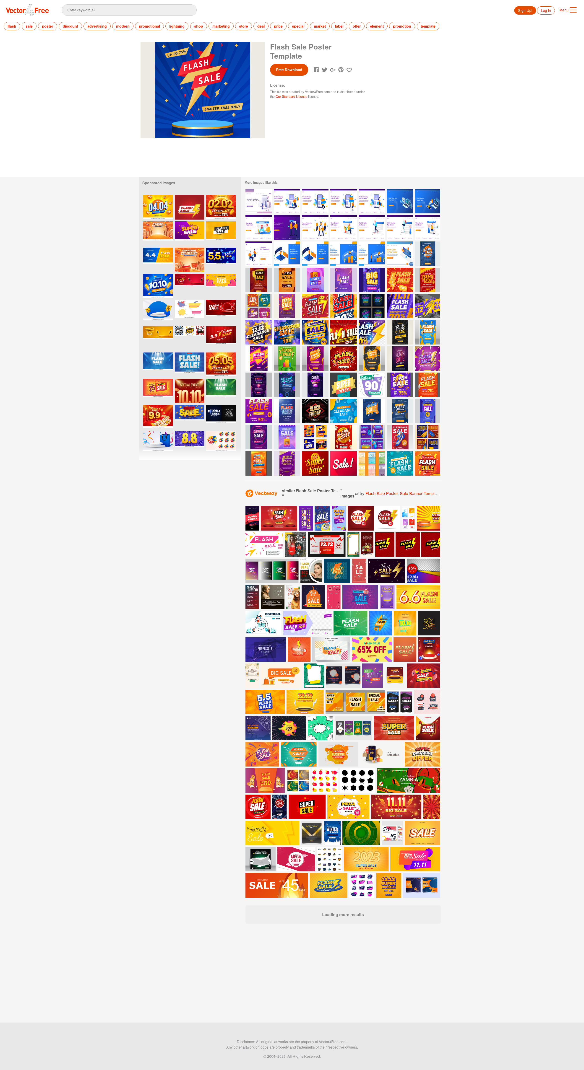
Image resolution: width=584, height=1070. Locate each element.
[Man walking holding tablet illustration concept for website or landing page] (372, 227)
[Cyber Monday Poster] (258, 385)
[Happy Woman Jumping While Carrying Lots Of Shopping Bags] (287, 201)
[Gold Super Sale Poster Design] (315, 463)
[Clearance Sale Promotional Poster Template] (258, 332)
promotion (402, 26)
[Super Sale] (343, 385)
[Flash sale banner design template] (189, 207)
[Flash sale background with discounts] (221, 417)
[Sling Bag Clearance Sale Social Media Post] (427, 437)
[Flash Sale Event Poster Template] (427, 332)
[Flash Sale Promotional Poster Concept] (343, 306)
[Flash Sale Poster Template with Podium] (287, 358)
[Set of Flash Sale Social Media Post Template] (258, 306)
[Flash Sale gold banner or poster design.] (386, 571)
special (298, 26)
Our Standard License (291, 96)
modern (123, 26)
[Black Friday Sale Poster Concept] (315, 411)
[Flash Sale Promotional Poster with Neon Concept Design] (400, 358)
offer (357, 26)
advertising (97, 26)
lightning (177, 26)
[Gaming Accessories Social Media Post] (372, 437)
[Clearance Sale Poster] (427, 411)
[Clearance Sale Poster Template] (372, 280)
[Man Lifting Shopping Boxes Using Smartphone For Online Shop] (315, 201)
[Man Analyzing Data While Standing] (287, 253)
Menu (563, 10)
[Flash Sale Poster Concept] (400, 463)
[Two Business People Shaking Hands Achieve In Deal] (287, 227)
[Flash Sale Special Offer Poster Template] (258, 463)
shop (198, 26)
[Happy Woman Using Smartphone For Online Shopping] (372, 201)
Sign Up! (525, 10)
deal (261, 26)
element (377, 26)
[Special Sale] (372, 385)
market (320, 26)
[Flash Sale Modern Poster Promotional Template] (287, 411)
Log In (546, 10)
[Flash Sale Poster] (427, 253)
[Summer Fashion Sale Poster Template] (372, 358)
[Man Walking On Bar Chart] (343, 253)
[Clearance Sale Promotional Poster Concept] (287, 332)
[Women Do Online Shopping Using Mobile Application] (258, 201)
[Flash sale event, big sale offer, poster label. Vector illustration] (221, 312)
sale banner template (420, 493)
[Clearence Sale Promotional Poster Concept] (315, 332)
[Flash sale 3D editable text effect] (189, 364)
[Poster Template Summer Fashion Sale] (315, 358)
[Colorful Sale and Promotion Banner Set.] (189, 312)
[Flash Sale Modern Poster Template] (400, 385)
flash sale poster (381, 493)
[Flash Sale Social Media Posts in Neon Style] (372, 306)
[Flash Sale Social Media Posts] (315, 437)
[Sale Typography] (343, 463)
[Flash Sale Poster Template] (343, 280)
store (243, 26)
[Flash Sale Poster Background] (287, 306)
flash (12, 26)
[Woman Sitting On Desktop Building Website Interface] (400, 253)
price (278, 26)
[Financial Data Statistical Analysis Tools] (427, 201)
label (339, 26)
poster (47, 26)
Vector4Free (28, 10)
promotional (149, 26)
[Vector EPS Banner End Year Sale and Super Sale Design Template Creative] (189, 233)
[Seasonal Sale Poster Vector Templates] (372, 463)
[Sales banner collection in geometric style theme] (221, 286)
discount (70, 26)
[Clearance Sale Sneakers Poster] (400, 437)
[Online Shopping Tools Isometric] (400, 201)
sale (29, 26)
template (428, 26)
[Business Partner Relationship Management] (315, 227)
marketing (221, 26)
